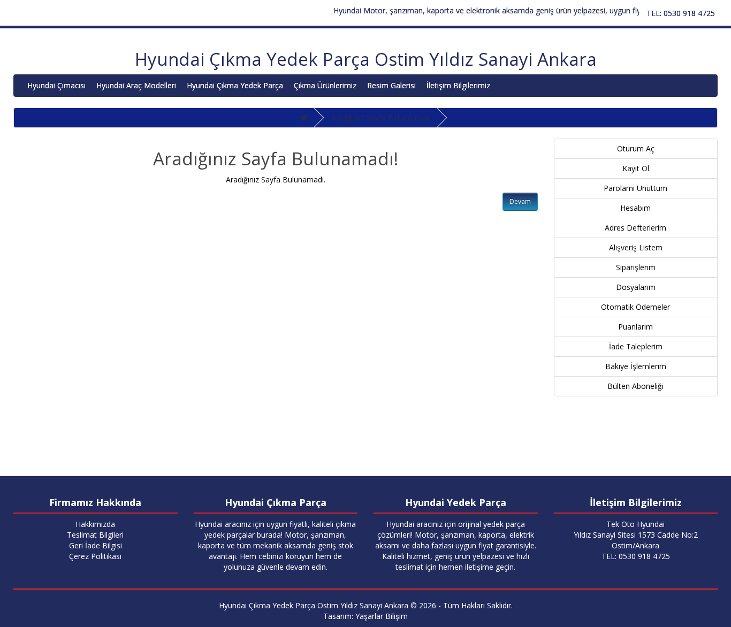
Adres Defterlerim (635, 228)
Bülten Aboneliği (635, 386)
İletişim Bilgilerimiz (458, 85)
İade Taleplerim (636, 346)
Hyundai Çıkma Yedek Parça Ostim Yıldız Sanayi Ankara (366, 59)
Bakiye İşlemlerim (635, 366)
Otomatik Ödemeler (635, 307)
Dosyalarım (636, 287)
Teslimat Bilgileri (95, 535)
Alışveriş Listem (636, 247)
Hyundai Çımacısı (56, 85)
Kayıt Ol (635, 168)
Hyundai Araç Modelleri (136, 85)
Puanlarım (635, 327)
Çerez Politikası (95, 556)
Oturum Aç (635, 148)
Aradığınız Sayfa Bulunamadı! (381, 117)
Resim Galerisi (391, 85)
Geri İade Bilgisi (95, 545)
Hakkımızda (95, 524)
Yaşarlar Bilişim (381, 616)
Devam (520, 201)
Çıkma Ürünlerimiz (325, 85)
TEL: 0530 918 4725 (680, 13)
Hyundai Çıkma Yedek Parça (235, 85)
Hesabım (635, 208)
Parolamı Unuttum (635, 188)
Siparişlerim (636, 267)
